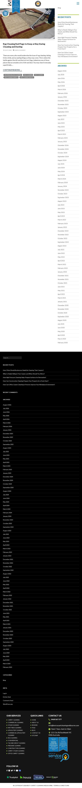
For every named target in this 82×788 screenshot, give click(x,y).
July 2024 (61, 164)
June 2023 (61, 208)
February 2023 (63, 223)
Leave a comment (20, 50)
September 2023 (63, 197)
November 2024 (63, 149)
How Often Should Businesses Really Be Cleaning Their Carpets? (68, 24)
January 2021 (62, 301)
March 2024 (62, 179)
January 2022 (62, 272)
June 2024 (61, 168)
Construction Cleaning (16, 748)
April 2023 (61, 216)
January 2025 (62, 141)
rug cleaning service (27, 77)
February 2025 (63, 138)
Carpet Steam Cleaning (16, 751)
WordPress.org (7, 704)
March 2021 (62, 298)
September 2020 (63, 316)
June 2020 (61, 328)
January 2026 (62, 97)
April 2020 (61, 335)
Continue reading (12, 70)
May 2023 (61, 212)
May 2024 (61, 171)
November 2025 (63, 104)
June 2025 (61, 123)
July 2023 (61, 205)
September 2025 (63, 112)
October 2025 (62, 108)
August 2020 (62, 320)
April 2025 (61, 130)
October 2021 (62, 283)
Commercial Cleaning (15, 722)
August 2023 (62, 201)
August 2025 (62, 115)
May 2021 (61, 290)
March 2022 (62, 264)
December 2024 (63, 145)
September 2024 (63, 156)
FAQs (33, 728)
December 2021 (63, 276)
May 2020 (61, 331)
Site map (35, 735)
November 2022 (63, 234)
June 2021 (61, 287)
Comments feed (8, 700)
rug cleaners (28, 75)
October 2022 (62, 238)
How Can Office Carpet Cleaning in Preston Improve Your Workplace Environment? (68, 54)
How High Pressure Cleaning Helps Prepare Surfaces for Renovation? (67, 39)
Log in (5, 693)
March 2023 (62, 220)
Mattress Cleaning (14, 728)
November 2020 (63, 309)
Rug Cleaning (12, 738)
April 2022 (61, 261)
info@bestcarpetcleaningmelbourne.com (63, 725)
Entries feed (7, 697)
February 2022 (63, 268)
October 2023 (62, 194)
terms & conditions (61, 785)
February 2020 (63, 342)
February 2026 (63, 93)
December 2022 (63, 231)
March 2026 (62, 89)
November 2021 (63, 279)
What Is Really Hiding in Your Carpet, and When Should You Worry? (67, 32)
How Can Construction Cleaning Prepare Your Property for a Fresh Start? (68, 47)
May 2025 (61, 127)
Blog (59, 8)
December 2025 (63, 101)
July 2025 (61, 119)
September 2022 (63, 242)
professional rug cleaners (13, 75)
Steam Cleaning (13, 725)
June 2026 (61, 78)
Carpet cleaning (14, 720)
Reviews (35, 725)
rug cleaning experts (11, 77)
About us (35, 722)
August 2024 (62, 160)
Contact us (36, 733)
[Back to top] (78, 785)
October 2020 (62, 313)
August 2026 (62, 71)
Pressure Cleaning (14, 745)
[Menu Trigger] (78, 3)
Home (34, 720)
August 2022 (62, 246)
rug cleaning (39, 75)
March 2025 (62, 134)
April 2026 (61, 86)
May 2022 (61, 257)
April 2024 (61, 175)
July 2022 (61, 249)
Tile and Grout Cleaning (16, 743)
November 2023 (63, 190)
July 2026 (61, 74)
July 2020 (61, 324)
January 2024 (62, 186)
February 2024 (63, 182)
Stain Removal (13, 740)
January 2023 (62, 227)
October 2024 (62, 153)
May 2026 (61, 82)
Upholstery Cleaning (15, 730)
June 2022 (61, 253)
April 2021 (61, 294)
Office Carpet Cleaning (16, 753)
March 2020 (62, 339)
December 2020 (63, 305)
